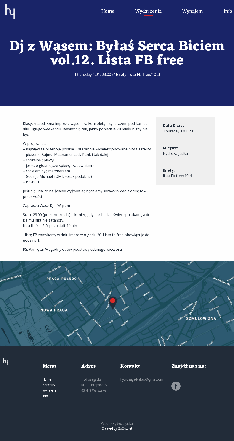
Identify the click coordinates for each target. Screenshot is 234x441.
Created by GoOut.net (117, 428)
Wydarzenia (148, 11)
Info (227, 11)
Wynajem (192, 11)
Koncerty (49, 385)
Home (107, 11)
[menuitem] (10, 11)
